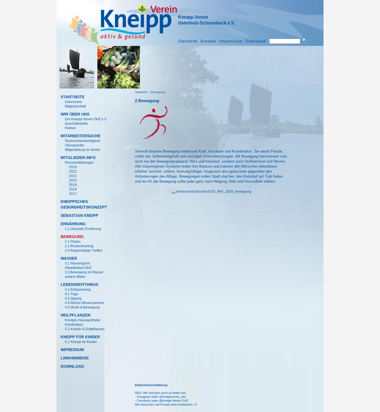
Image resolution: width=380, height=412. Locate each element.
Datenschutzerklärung (151, 385)
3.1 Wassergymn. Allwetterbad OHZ (78, 265)
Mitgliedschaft (75, 106)
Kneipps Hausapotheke (82, 320)
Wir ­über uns (75, 114)
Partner (70, 128)
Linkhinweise (75, 358)
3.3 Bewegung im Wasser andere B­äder (84, 274)
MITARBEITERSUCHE (80, 136)
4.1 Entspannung (78, 289)
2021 (73, 176)
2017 (73, 193)
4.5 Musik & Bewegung (82, 307)
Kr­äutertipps (74, 324)
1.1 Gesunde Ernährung (83, 228)
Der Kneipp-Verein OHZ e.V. (86, 119)
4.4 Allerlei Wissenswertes (84, 303)
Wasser (69, 258)
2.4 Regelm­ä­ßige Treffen (83, 250)
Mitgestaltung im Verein (82, 149)
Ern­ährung (73, 224)
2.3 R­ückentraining (79, 246)
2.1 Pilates (73, 241)
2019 (73, 185)
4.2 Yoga (71, 294)
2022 (73, 171)
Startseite (188, 41)
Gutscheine (73, 102)
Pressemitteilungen (79, 162)
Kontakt (208, 41)
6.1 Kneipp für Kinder (81, 342)
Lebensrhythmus (79, 284)
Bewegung (158, 92)
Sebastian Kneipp (79, 215)
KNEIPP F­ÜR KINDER (80, 337)
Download (255, 41)
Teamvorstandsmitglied (82, 141)
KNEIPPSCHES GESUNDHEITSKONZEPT (83, 204)
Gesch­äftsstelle (76, 123)
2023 (73, 167)
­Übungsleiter (74, 145)
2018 (73, 189)
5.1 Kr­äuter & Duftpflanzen (85, 329)
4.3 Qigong (73, 298)
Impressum (231, 41)
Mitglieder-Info (78, 157)
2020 (73, 180)
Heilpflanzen (75, 315)
